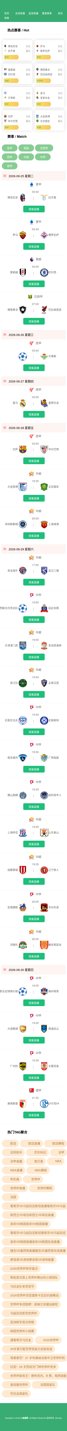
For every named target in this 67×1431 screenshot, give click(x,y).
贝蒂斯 (52, 356)
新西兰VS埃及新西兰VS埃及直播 (32, 1215)
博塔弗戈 (13, 309)
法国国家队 (47, 1384)
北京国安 (53, 486)
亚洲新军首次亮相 (22, 1322)
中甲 (42, 157)
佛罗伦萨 (53, 235)
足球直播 (20, 13)
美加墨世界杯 (19, 1384)
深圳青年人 (54, 795)
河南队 (14, 944)
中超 (26, 157)
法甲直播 (16, 1161)
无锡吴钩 (53, 720)
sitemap (58, 1418)
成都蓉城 (13, 870)
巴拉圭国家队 (19, 1393)
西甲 (9, 157)
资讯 (60, 13)
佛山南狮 (13, 795)
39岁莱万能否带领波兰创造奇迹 (31, 1349)
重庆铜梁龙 (54, 944)
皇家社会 (53, 402)
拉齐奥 (52, 197)
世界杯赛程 (44, 1188)
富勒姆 (14, 272)
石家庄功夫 (12, 720)
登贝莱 (38, 1161)
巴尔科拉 (40, 1152)
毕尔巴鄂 (53, 449)
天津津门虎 (12, 645)
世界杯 (35, 1179)
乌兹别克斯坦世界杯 (23, 1313)
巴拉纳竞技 (54, 309)
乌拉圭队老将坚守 (22, 1286)
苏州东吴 (53, 907)
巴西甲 (44, 148)
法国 (13, 1197)
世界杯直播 (17, 1188)
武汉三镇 (53, 570)
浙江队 (14, 683)
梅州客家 (53, 991)
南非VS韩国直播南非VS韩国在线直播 (35, 1241)
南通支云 (53, 1028)
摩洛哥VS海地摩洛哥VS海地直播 (32, 1259)
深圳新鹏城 (12, 524)
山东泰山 (53, 832)
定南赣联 (13, 907)
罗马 (16, 235)
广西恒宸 (53, 757)
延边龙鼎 (53, 608)
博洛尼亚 (13, 197)
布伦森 (14, 1179)
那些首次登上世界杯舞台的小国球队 (34, 1277)
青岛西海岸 (54, 645)
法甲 (61, 1152)
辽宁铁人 (53, 870)
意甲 (9, 148)
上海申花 (13, 832)
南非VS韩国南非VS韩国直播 (29, 1224)
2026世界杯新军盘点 (24, 1268)
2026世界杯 (51, 1340)
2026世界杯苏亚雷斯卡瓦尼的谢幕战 (34, 1295)
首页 (6, 13)
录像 (6, 18)
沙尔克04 (53, 1103)
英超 (26, 148)
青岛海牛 (13, 570)
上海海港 (53, 524)
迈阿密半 (16, 1152)
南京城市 (13, 757)
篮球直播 (33, 13)
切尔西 (52, 272)
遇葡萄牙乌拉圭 (20, 1340)
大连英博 (13, 486)
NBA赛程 (41, 1170)
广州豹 (14, 1066)
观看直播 (34, 209)
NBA (58, 1161)
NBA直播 (16, 1170)
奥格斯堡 (13, 1103)
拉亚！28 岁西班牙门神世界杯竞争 (33, 1367)
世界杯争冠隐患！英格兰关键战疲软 (34, 1304)
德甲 (9, 166)
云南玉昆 (53, 683)
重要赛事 (47, 13)
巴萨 (16, 449)
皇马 (16, 402)
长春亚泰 (53, 1066)
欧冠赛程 (58, 1143)
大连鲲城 (13, 1028)
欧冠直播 (34, 1143)
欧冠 (13, 1143)
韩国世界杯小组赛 (22, 1331)
